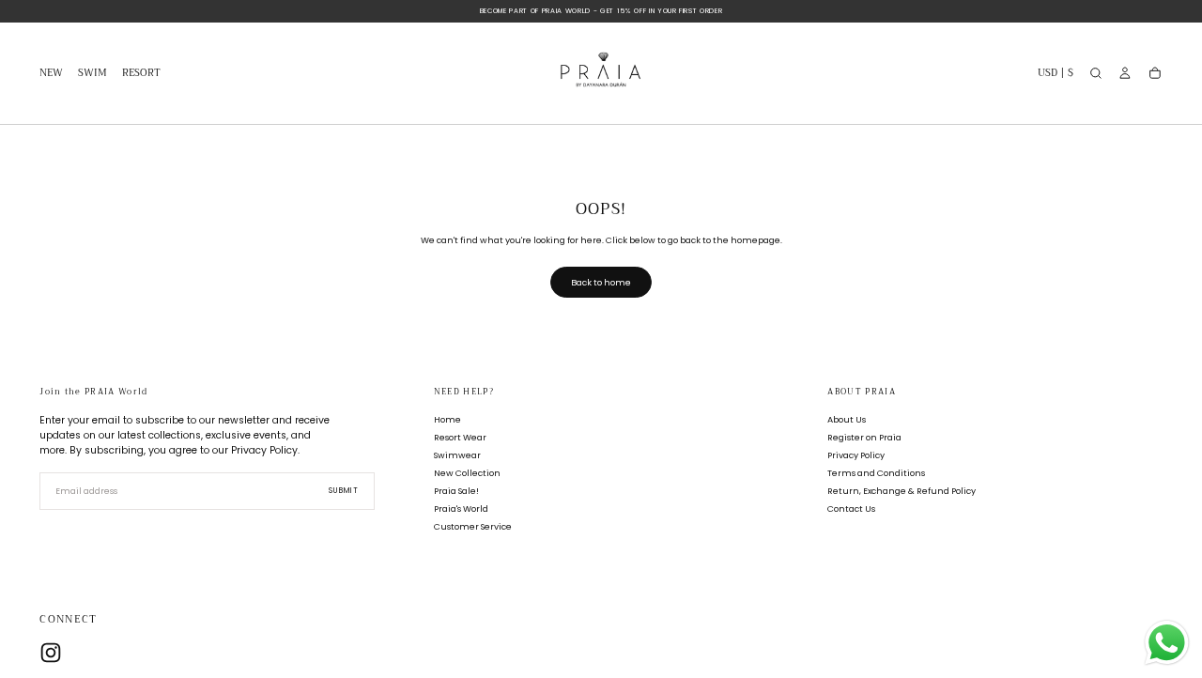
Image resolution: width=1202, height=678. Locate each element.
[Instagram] (51, 653)
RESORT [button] (141, 75)
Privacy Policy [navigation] (856, 455)
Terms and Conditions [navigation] (876, 473)
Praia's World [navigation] (461, 508)
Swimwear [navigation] (457, 455)
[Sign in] (1125, 73)
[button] (1055, 76)
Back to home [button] (601, 282)
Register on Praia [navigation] (864, 437)
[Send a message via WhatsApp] (1167, 643)
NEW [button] (51, 75)
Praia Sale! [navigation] (456, 491)
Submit (344, 490)
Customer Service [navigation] (473, 526)
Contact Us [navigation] (851, 508)
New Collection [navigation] (467, 473)
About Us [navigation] (846, 419)
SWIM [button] (92, 75)
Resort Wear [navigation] (460, 437)
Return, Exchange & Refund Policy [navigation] (901, 491)
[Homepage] (601, 74)
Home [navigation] (447, 419)
